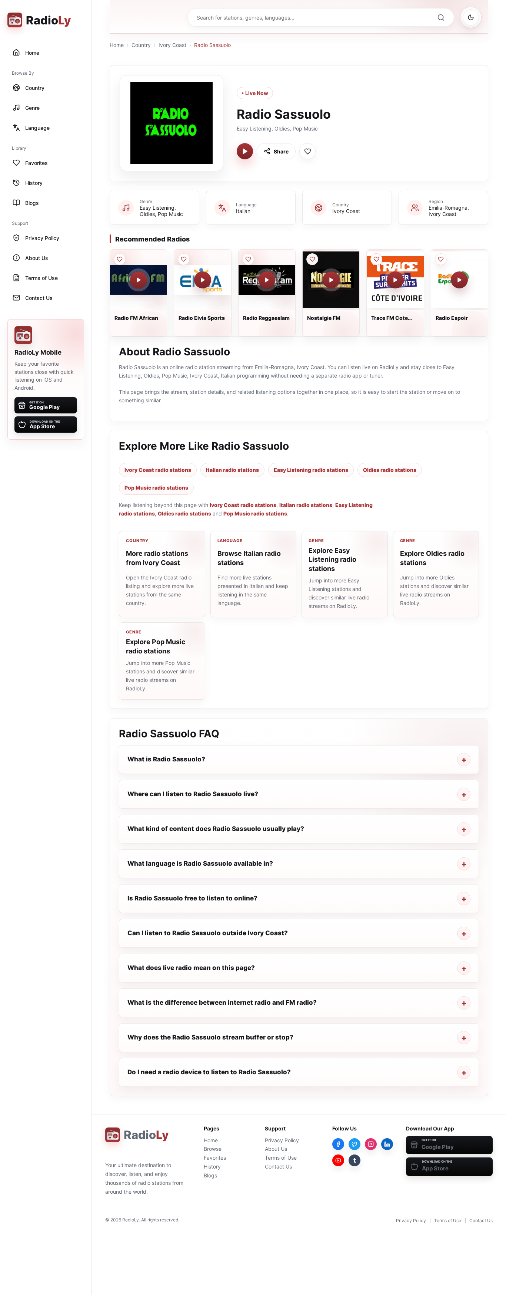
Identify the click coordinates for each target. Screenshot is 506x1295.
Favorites (215, 1157)
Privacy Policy (282, 1140)
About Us (276, 1149)
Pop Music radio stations (156, 487)
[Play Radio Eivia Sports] (202, 279)
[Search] (441, 17)
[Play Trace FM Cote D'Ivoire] (395, 279)
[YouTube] (338, 1160)
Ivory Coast (172, 45)
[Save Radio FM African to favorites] (120, 259)
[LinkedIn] (387, 1144)
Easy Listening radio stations (311, 470)
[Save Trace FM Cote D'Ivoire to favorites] (376, 259)
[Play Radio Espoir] (459, 279)
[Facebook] (338, 1144)
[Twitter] (354, 1144)
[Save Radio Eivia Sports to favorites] (184, 259)
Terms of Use (281, 1157)
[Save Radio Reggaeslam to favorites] (248, 259)
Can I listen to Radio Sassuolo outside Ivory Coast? (207, 933)
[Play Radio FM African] (138, 279)
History (212, 1166)
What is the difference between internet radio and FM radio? (222, 1002)
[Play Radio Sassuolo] (245, 151)
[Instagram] (371, 1144)
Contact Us (278, 1166)
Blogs (210, 1175)
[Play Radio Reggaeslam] (266, 279)
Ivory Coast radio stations (157, 470)
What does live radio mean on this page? (191, 967)
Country (141, 45)
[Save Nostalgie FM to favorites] (312, 259)
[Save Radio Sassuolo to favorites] (307, 151)
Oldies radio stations (389, 470)
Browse (213, 1149)
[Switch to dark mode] (471, 17)
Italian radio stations (232, 470)
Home (117, 45)
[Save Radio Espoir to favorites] (441, 259)
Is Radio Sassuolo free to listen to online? (192, 898)
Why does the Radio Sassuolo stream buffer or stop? (210, 1037)
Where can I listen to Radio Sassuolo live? (192, 794)
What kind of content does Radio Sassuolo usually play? (215, 828)
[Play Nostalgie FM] (331, 279)
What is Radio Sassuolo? (166, 759)
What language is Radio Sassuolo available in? (200, 863)
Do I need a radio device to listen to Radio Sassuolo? (209, 1072)
